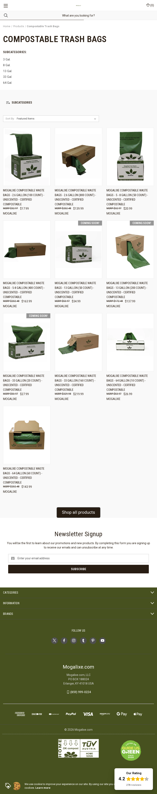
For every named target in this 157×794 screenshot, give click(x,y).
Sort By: (10, 118)
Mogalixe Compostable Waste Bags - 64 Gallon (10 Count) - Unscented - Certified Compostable (127, 383)
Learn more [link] (42, 787)
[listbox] (57, 119)
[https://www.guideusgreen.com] (131, 750)
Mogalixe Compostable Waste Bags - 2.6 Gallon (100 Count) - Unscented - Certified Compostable (23, 197)
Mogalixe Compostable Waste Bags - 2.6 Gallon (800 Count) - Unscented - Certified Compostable (75, 197)
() (152, 5)
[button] (78, 102)
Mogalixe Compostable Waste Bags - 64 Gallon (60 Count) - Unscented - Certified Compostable (23, 475)
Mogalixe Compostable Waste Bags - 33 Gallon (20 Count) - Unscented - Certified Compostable (23, 383)
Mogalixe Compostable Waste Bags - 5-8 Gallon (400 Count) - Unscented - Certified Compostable (24, 290)
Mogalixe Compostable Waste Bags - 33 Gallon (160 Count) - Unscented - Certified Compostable (75, 383)
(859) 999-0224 (80, 692)
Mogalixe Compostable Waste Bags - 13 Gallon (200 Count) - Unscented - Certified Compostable (127, 290)
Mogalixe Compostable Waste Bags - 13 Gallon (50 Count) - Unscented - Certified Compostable (75, 290)
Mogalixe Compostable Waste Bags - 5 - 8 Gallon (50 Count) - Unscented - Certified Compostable (127, 197)
